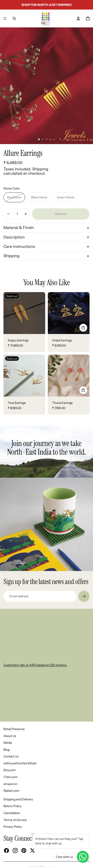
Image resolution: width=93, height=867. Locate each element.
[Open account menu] (78, 18)
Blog (6, 750)
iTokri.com (10, 777)
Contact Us (11, 756)
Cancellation (11, 813)
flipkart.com (11, 791)
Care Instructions (19, 246)
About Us (9, 736)
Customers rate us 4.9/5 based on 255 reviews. (35, 665)
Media (7, 743)
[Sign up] (84, 596)
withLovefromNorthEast (19, 763)
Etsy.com (9, 770)
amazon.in (10, 784)
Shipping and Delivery (18, 799)
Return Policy (12, 806)
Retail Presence (14, 729)
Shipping (11, 255)
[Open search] (14, 18)
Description (14, 237)
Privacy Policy (12, 827)
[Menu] (5, 18)
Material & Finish (18, 227)
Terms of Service (15, 820)
